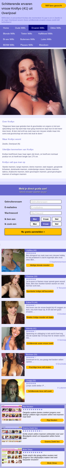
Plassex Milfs (26, 45)
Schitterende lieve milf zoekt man (40, 391)
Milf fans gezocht (53, 5)
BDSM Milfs (8, 45)
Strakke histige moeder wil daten (40, 317)
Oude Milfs (20, 28)
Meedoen (43, 45)
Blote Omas (52, 463)
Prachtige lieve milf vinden (40, 367)
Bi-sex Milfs (8, 39)
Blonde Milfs (9, 33)
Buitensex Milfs (27, 39)
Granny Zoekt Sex (52, 442)
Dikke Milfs (55, 28)
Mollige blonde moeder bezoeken (40, 265)
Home (6, 28)
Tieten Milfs (26, 33)
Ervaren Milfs (38, 28)
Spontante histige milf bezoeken (40, 291)
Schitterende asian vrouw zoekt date (40, 343)
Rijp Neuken (52, 420)
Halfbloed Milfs (45, 33)
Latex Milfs (46, 39)
